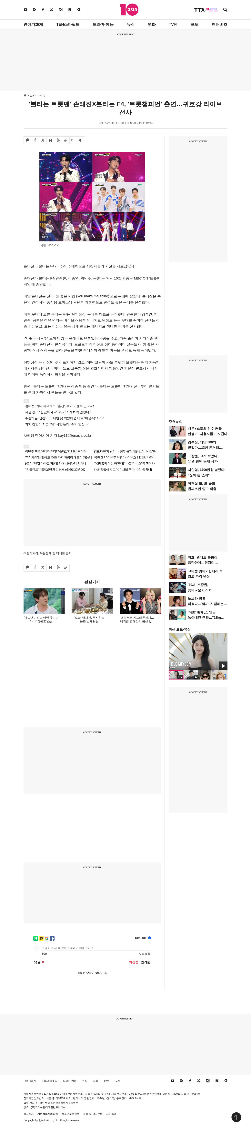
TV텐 (173, 24)
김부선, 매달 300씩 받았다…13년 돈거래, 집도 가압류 (204, 447)
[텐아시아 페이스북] (43, 9)
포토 (195, 24)
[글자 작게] (81, 140)
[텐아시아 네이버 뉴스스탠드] (69, 9)
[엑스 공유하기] (43, 140)
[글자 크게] (73, 140)
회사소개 (29, 1113)
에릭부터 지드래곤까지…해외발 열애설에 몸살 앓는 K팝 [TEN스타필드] (137, 621)
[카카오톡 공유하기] (27, 140)
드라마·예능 (103, 24)
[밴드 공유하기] (58, 140)
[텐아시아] (129, 10)
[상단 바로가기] (236, 1117)
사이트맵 (111, 1113)
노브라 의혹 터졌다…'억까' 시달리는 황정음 (206, 604)
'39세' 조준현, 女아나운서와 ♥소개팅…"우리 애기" (203, 590)
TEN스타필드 (68, 24)
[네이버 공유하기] (50, 140)
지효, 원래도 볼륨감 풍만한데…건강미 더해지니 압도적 (202, 562)
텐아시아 (44, 1120)
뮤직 (131, 24)
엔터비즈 (219, 24)
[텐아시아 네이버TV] (34, 9)
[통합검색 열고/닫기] (225, 10)
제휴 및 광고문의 (93, 1113)
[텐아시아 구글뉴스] (78, 9)
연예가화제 (33, 24)
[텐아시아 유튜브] (25, 9)
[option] (198, 651)
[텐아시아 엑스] (51, 9)
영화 (152, 24)
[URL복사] (66, 140)
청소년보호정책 (70, 1113)
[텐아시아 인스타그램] (61, 9)
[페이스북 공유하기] (35, 140)
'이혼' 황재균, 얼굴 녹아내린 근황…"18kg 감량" (204, 617)
